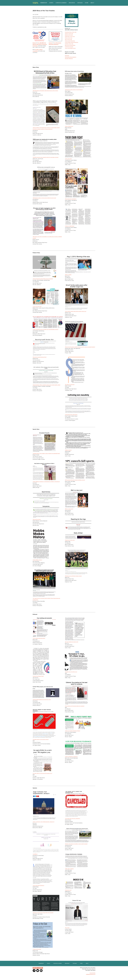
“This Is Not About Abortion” (38, 885)
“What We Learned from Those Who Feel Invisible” (43, 912)
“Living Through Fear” (37, 306)
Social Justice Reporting (70, 40)
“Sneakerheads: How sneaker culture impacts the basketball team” (46, 453)
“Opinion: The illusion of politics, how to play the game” (76, 843)
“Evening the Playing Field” (38, 676)
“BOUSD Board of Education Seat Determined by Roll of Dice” (45, 90)
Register (34, 42)
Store (86, 2)
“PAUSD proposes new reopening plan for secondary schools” (46, 157)
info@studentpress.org (90, 974)
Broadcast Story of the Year (70, 32)
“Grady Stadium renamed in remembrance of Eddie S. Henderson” (46, 481)
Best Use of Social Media (70, 45)
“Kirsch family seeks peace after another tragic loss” (75, 311)
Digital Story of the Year (70, 36)
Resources (72, 2)
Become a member (37, 967)
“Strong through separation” (70, 198)
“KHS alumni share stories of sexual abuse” (74, 89)
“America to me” (68, 890)
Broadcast (67, 55)
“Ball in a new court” (69, 508)
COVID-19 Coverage (69, 46)
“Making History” (68, 450)
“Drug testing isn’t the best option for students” (74, 706)
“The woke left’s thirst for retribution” (72, 818)
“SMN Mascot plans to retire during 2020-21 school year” (44, 197)
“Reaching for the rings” (70, 540)
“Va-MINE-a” (35, 854)
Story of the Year (68, 39)
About (92, 2)
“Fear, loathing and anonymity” (39, 638)
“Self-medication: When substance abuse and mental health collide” (46, 384)
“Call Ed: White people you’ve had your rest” (42, 699)
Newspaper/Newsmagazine (70, 57)
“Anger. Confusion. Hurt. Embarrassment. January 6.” (43, 821)
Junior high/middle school (70, 48)
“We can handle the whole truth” (71, 641)
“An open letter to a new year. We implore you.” (42, 773)
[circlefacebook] (34, 970)
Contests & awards (61, 2)
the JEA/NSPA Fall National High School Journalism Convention (40, 44)
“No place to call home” (70, 384)
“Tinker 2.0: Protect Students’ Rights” (72, 730)
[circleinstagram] (41, 970)
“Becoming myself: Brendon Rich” (40, 357)
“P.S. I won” (67, 927)
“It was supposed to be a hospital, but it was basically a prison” (45, 329)
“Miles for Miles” (68, 274)
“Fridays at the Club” (37, 949)
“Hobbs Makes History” (37, 559)
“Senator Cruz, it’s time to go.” (71, 671)
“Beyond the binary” (37, 519)
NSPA (35, 3)
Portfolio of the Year (69, 43)
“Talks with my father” (69, 868)
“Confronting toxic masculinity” (71, 414)
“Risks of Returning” (69, 126)
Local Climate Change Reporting (71, 42)
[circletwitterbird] (37, 970)
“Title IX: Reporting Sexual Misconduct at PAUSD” (43, 278)
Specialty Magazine (69, 58)
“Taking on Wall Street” (69, 226)
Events (51, 2)
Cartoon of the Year (69, 33)
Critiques (80, 2)
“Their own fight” (68, 158)
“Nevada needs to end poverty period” (41, 739)
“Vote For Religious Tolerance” (71, 756)
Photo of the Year (68, 37)
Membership (43, 2)
